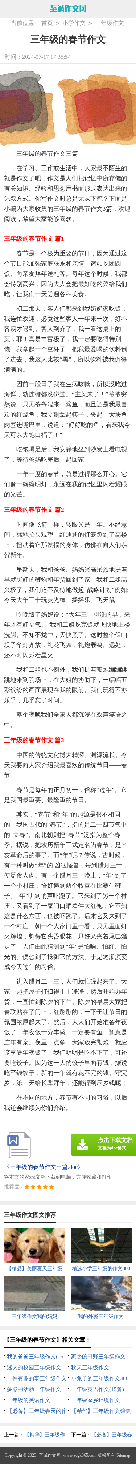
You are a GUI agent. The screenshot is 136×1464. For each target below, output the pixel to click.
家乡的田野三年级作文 (98, 1356)
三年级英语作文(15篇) (97, 1389)
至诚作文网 (50, 1455)
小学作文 (74, 23)
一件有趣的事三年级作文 (37, 1378)
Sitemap (123, 1455)
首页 (47, 23)
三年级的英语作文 (28, 1400)
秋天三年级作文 (90, 1367)
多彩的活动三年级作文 (34, 1389)
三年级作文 (109, 23)
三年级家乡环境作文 (95, 1400)
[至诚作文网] (68, 9)
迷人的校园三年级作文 (34, 1367)
